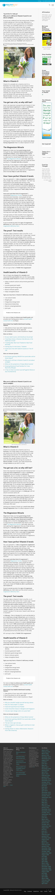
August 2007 (45, 882)
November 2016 (46, 769)
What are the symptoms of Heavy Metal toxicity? (19, 364)
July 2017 (44, 762)
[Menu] (52, 5)
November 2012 (46, 811)
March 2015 (45, 774)
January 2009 (45, 865)
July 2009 (44, 856)
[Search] (49, 5)
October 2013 (46, 795)
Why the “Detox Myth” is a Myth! (14, 704)
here (34, 767)
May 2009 (44, 860)
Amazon (49, 47)
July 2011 (44, 829)
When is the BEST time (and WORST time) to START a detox (21, 768)
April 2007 (44, 883)
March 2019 (45, 750)
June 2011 (44, 831)
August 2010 (45, 839)
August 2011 (45, 828)
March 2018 (45, 753)
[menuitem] (49, 5)
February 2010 (46, 844)
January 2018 (45, 755)
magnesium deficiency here (11, 226)
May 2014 (44, 789)
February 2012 (46, 821)
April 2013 (44, 804)
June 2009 (44, 858)
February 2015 (46, 775)
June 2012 (44, 817)
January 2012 (45, 822)
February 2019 (46, 752)
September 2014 (46, 784)
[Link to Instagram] (49, 890)
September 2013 (46, 797)
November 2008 (46, 868)
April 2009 (44, 861)
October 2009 (46, 851)
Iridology (39, 0)
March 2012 (45, 819)
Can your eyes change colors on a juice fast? (17, 711)
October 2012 (46, 812)
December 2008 (46, 866)
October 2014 (46, 782)
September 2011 (46, 826)
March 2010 (45, 843)
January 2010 (45, 846)
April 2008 (44, 876)
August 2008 (45, 871)
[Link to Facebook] (47, 890)
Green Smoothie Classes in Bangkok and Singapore (19, 709)
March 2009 (45, 863)
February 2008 (46, 880)
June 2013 (44, 801)
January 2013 (45, 807)
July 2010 (44, 841)
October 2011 (46, 824)
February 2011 (46, 834)
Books (53, 0)
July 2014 (44, 785)
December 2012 (46, 809)
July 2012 (44, 816)
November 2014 (46, 780)
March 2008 (45, 878)
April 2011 (44, 833)
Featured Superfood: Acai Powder (14, 706)
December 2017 (46, 757)
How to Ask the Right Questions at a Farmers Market (21, 774)
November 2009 (46, 849)
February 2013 (46, 806)
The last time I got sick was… (13, 723)
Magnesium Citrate (16, 195)
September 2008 (46, 870)
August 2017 (45, 760)
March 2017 (45, 767)
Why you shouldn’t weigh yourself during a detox (19, 702)
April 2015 (44, 772)
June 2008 (44, 875)
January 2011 (45, 836)
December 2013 (46, 792)
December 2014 (46, 779)
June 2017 (44, 763)
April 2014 (44, 790)
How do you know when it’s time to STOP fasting (21, 762)
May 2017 (44, 765)
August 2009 (45, 855)
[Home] (10, 5)
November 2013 (46, 794)
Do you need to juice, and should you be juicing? (19, 337)
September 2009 (46, 853)
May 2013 (44, 802)
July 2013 (44, 799)
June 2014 (44, 787)
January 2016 (45, 770)
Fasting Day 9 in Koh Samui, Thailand (15, 346)
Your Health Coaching (46, 0)
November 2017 (46, 758)
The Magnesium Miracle (14, 158)
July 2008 (44, 873)
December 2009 (46, 848)
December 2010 (46, 838)
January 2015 (45, 777)
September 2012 (46, 814)
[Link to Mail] (51, 890)
